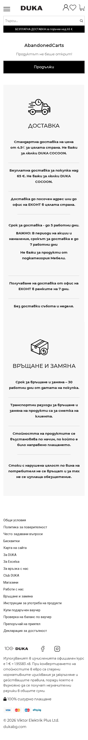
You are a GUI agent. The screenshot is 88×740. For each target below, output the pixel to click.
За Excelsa (11, 562)
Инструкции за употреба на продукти (32, 603)
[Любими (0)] (72, 8)
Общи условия (14, 520)
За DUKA (9, 555)
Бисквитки (11, 541)
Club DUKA (11, 575)
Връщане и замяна (18, 596)
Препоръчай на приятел (21, 624)
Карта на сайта (15, 548)
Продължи (44, 67)
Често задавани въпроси (23, 534)
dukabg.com (14, 727)
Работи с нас (13, 589)
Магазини (10, 582)
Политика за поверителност (25, 527)
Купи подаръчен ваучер (21, 610)
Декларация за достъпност (25, 631)
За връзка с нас (15, 569)
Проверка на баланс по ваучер (27, 617)
